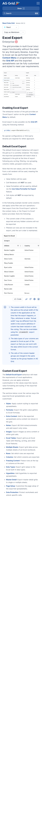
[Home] (11, 3)
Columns (9, 457)
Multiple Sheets (12, 447)
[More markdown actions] (23, 32)
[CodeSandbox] (34, 299)
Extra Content (11, 416)
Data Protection (12, 492)
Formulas (9, 410)
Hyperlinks (10, 473)
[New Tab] (30, 299)
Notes (8, 425)
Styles (8, 403)
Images (9, 432)
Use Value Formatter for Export (24, 189)
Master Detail (11, 480)
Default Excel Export (14, 375)
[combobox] (10, 27)
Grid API (10, 60)
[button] (21, 13)
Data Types (10, 467)
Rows (8, 453)
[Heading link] (30, 108)
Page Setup (10, 486)
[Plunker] (38, 299)
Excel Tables (11, 438)
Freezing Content (13, 461)
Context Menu (9, 58)
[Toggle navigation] (38, 3)
